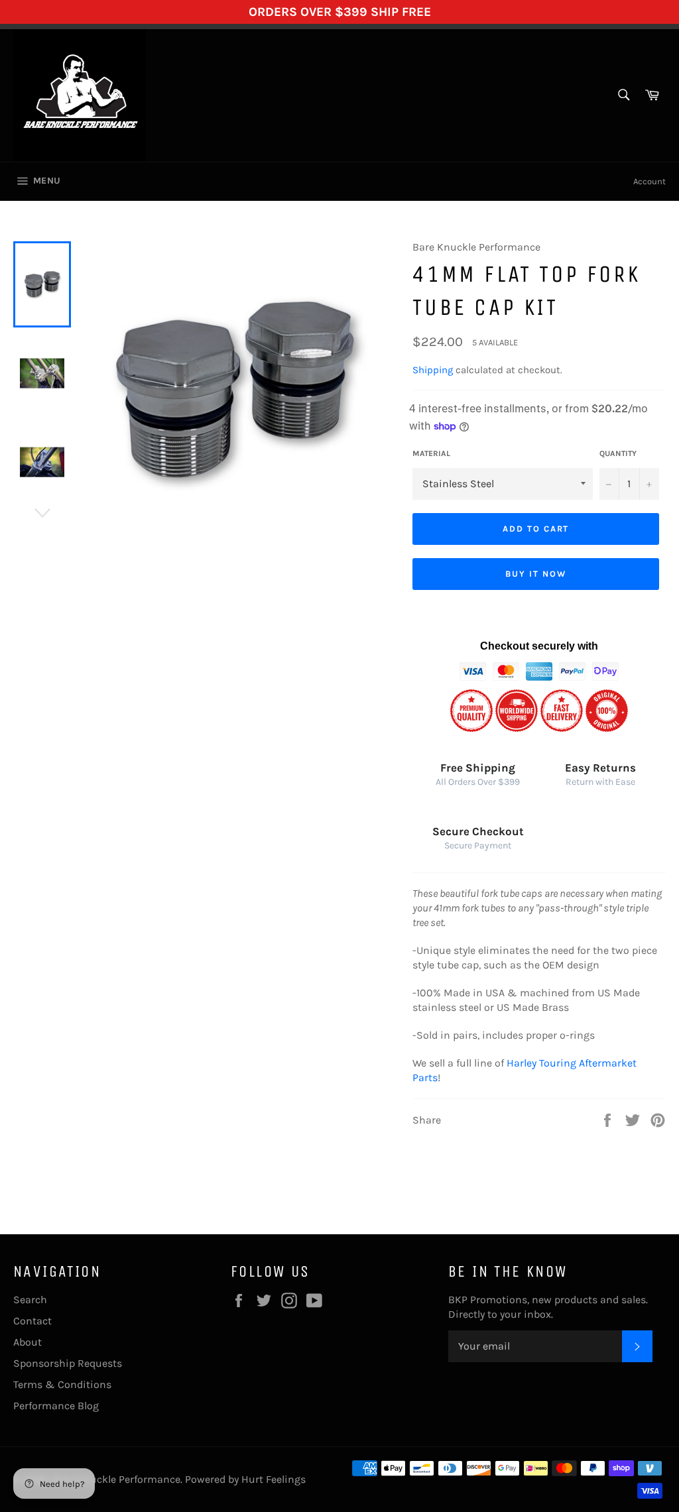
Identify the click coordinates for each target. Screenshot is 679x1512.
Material (431, 453)
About (27, 1342)
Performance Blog (56, 1405)
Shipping (432, 370)
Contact (32, 1320)
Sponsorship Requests (67, 1363)
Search (30, 1299)
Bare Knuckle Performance (116, 1479)
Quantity (618, 453)
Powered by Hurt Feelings (245, 1479)
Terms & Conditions (62, 1384)
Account (649, 181)
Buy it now (535, 574)
